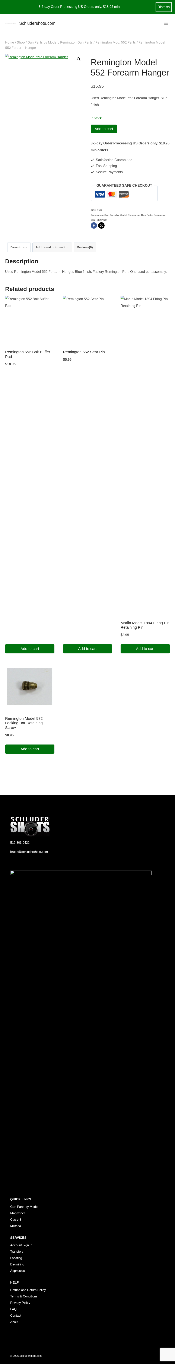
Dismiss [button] (164, 7)
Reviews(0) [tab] (85, 247)
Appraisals (17, 1270)
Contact (15, 1315)
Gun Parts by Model (115, 215)
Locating (16, 1258)
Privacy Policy (20, 1302)
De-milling (17, 1264)
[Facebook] (94, 225)
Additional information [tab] (52, 247)
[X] (101, 225)
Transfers (16, 1251)
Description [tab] (18, 247)
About (14, 1322)
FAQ (13, 1309)
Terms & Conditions (24, 1296)
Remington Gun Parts (140, 215)
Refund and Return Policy (28, 1290)
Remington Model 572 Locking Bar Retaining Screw (24, 723)
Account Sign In (21, 1245)
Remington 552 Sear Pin (84, 352)
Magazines (18, 1213)
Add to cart (104, 129)
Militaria (15, 1226)
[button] (79, 59)
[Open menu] (166, 23)
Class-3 (15, 1219)
